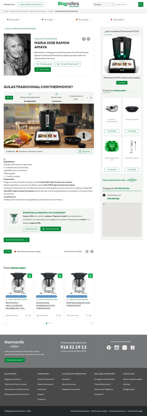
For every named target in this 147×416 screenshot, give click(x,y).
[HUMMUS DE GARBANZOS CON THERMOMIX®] (49, 285)
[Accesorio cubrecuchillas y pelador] (112, 108)
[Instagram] (124, 347)
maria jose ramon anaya (38, 11)
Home (6, 11)
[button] (104, 4)
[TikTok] (132, 347)
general (50, 11)
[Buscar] (140, 4)
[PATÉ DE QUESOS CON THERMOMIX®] (79, 285)
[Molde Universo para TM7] (112, 146)
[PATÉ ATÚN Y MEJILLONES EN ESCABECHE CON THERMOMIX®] (18, 285)
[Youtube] (116, 347)
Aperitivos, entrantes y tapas (16, 296)
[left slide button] (6, 323)
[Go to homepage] (68, 4)
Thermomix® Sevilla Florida (19, 11)
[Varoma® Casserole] (132, 108)
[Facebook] (108, 347)
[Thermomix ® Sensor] (132, 146)
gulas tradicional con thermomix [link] (66, 11)
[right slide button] (91, 323)
